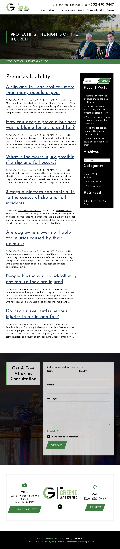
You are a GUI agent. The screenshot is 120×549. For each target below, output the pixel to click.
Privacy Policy (50, 541)
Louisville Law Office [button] (25, 509)
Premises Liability (63, 100)
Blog (102, 10)
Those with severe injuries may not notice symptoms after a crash (96, 109)
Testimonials (92, 10)
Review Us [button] (95, 507)
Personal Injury (93, 181)
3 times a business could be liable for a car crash (96, 141)
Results (81, 10)
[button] (117, 532)
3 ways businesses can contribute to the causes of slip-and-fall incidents (40, 198)
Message (52, 398)
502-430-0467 (102, 4)
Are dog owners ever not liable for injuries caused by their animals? (38, 238)
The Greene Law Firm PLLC (29, 100)
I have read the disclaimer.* (65, 436)
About (52, 10)
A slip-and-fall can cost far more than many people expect (96, 131)
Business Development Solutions (71, 541)
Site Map (39, 541)
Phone (50, 384)
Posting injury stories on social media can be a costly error (96, 98)
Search (104, 81)
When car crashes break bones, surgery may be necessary (97, 120)
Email (83, 370)
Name (50, 370)
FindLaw (91, 541)
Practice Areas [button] (66, 10)
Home (44, 10)
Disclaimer (53, 430)
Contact (110, 10)
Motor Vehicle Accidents (92, 176)
